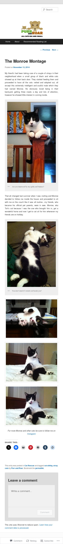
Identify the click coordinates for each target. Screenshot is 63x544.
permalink (39, 468)
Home (7, 41)
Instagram (31, 433)
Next (55, 49)
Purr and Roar (17, 468)
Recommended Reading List (35, 41)
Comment (44, 512)
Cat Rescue (29, 465)
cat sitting (48, 465)
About (17, 41)
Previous (45, 49)
